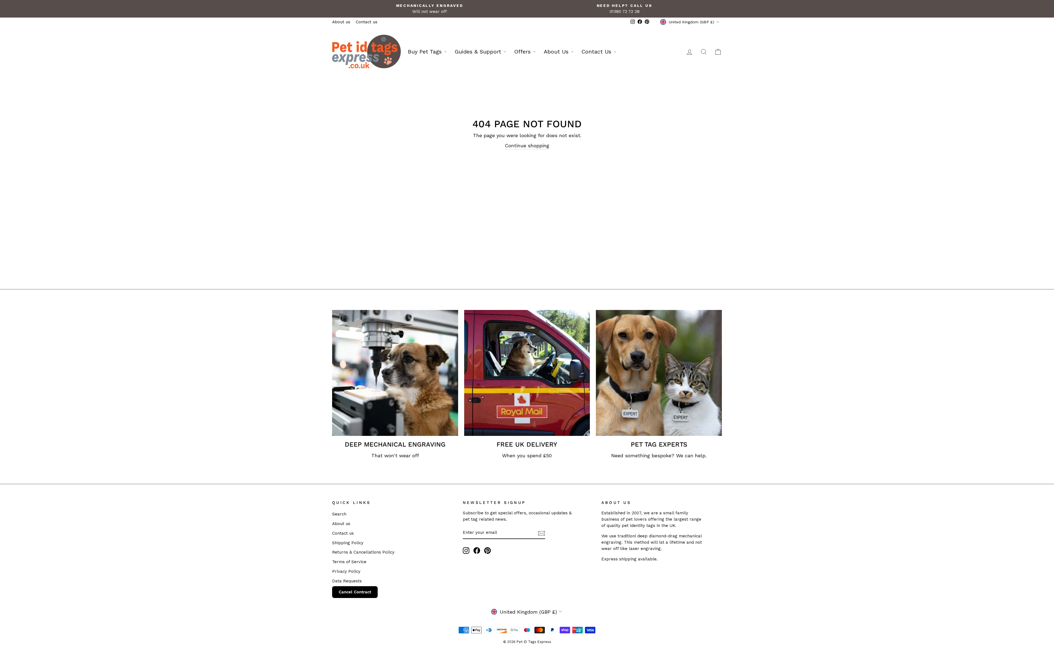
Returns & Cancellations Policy (363, 552)
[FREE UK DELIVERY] (527, 373)
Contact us (366, 21)
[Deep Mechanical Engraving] (395, 373)
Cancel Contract (355, 591)
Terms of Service (349, 561)
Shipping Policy (347, 542)
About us (341, 21)
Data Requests (347, 581)
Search (339, 514)
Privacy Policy (346, 571)
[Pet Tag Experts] (659, 373)
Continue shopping (527, 145)
